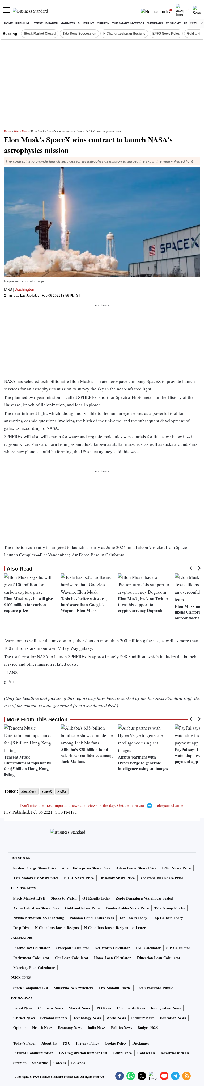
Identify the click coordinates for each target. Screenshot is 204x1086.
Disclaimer (140, 1043)
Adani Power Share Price (136, 868)
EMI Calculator (148, 948)
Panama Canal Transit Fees (92, 918)
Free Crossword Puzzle (154, 988)
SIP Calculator (178, 948)
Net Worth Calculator (112, 948)
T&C (66, 1043)
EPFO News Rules (166, 33)
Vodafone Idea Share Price (161, 878)
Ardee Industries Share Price (36, 908)
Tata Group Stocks (169, 908)
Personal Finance (54, 1018)
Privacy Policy (87, 1043)
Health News (42, 1027)
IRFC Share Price (176, 868)
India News (96, 1027)
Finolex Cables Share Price (127, 908)
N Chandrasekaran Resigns (124, 33)
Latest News (22, 1008)
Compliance (122, 1053)
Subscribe (40, 1063)
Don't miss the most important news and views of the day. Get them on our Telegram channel (102, 805)
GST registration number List (83, 1053)
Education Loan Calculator (158, 957)
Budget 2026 (148, 1027)
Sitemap (20, 1063)
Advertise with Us (175, 1053)
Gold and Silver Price (82, 908)
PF (185, 23)
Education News (173, 1018)
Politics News (121, 1027)
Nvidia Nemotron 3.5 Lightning (38, 918)
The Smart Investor (128, 23)
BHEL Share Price (79, 878)
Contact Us (146, 1053)
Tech (194, 23)
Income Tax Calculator (31, 948)
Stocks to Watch (64, 898)
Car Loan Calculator (71, 957)
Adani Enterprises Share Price (86, 868)
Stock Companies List (30, 988)
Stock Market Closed (40, 33)
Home (8, 23)
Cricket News (24, 1018)
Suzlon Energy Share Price (34, 868)
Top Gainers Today (168, 918)
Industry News (142, 1018)
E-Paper (51, 23)
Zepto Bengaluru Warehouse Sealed (144, 898)
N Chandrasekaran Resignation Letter (115, 927)
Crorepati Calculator (72, 948)
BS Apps (78, 1063)
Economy (173, 23)
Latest (37, 23)
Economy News (70, 1027)
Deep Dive (21, 927)
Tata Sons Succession (79, 33)
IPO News (103, 1008)
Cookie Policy (116, 1043)
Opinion (103, 23)
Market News (79, 1008)
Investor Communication (33, 1053)
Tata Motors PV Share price (35, 878)
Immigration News (166, 1008)
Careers (59, 1063)
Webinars (155, 23)
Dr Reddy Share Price (117, 878)
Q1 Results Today (96, 898)
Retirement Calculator (31, 957)
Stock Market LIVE (29, 898)
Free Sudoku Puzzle (115, 988)
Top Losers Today (133, 918)
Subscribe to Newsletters (73, 988)
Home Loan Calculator (112, 957)
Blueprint (86, 23)
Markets (68, 23)
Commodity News (131, 1008)
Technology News (87, 1018)
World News (21, 131)
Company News (50, 1008)
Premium (22, 23)
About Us (49, 1043)
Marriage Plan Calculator (34, 967)
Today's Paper (24, 1043)
